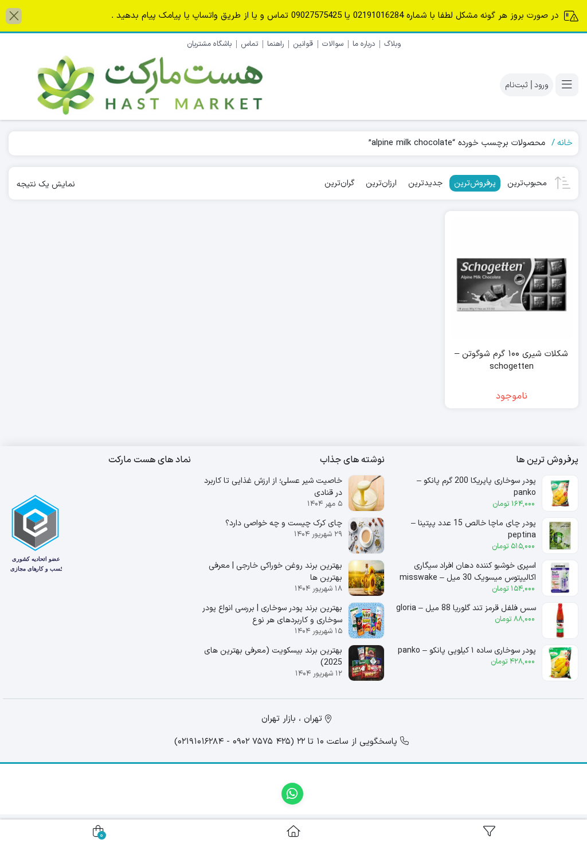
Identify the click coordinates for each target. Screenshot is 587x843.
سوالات (332, 44)
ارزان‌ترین (381, 183)
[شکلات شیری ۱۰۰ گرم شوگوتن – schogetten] (512, 278)
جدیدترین (425, 183)
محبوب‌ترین (527, 183)
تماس (249, 44)
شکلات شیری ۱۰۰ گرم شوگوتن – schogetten (511, 361)
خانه (565, 143)
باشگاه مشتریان (209, 44)
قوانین (303, 44)
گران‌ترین (339, 183)
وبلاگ (392, 44)
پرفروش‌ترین (475, 183)
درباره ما (364, 44)
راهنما (275, 44)
